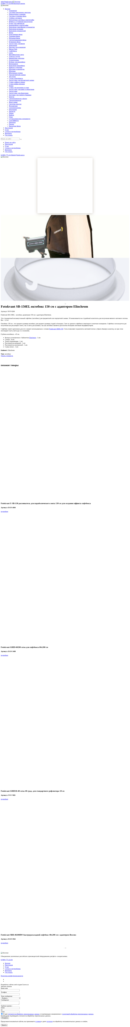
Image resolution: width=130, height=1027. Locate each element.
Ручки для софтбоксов (16, 23)
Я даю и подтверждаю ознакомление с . (48, 1014)
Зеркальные (13, 45)
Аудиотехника (14, 60)
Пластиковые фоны (15, 34)
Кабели (11, 115)
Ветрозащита (13, 64)
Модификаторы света (16, 54)
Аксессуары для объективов (18, 93)
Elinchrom (32, 338)
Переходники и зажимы (17, 14)
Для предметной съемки (17, 75)
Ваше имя (4, 988)
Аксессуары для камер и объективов (21, 89)
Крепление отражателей (17, 31)
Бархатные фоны (15, 126)
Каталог (7, 963)
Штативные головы (16, 73)
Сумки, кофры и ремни (17, 82)
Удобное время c (6, 1006)
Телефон (4, 992)
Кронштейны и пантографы (18, 25)
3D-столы (12, 76)
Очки (11, 117)
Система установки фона (17, 16)
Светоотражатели (15, 100)
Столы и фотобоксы (16, 78)
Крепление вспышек (16, 29)
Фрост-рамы (13, 102)
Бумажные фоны (15, 42)
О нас (7, 130)
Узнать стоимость (7, 356)
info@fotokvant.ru (7, 2)
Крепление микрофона (17, 65)
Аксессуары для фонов (17, 43)
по (2, 1010)
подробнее (4, 511)
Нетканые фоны (14, 38)
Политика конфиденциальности (12, 976)
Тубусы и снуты (14, 56)
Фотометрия (13, 106)
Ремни (11, 86)
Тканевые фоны (14, 36)
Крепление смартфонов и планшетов (22, 27)
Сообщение (5, 1000)
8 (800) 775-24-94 (7, 3)
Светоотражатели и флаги (18, 98)
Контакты (8, 133)
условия (38, 1021)
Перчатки (12, 122)
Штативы (12, 71)
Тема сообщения (6, 996)
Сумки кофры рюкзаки (17, 84)
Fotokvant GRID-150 (56, 329)
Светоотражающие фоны (17, 40)
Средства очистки (15, 104)
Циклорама (13, 109)
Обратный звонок (19, 3)
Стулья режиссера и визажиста (19, 119)
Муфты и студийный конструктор (20, 21)
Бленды (11, 97)
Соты (11, 53)
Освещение (13, 11)
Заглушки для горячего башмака (20, 95)
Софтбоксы (13, 51)
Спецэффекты (14, 120)
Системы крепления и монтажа (20, 12)
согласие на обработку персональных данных (24, 1014)
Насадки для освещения (17, 47)
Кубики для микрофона (17, 62)
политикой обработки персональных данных (77, 1014)
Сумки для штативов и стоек (19, 87)
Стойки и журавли (15, 18)
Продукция (9, 128)
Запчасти (12, 111)
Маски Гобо (13, 49)
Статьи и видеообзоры (13, 131)
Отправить (5, 1018)
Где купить (8, 135)
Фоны (11, 32)
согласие (50, 1021)
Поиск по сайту (10, 142)
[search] (21, 139)
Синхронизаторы (15, 108)
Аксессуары (13, 91)
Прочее (11, 124)
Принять (4, 1025)
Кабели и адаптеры (15, 67)
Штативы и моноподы (16, 69)
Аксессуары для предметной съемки (21, 80)
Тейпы (11, 113)
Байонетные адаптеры (16, 58)
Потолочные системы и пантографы (21, 20)
